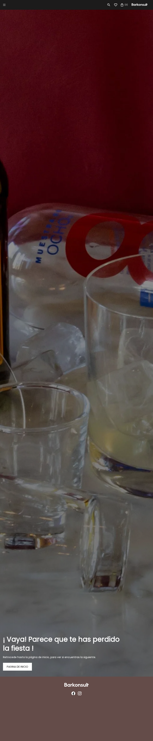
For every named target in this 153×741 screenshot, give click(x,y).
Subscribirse (76, 392)
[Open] (4, 5)
